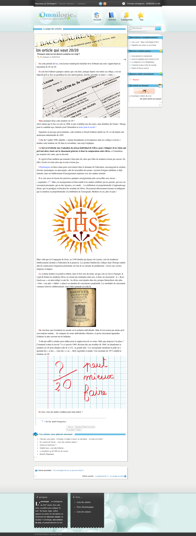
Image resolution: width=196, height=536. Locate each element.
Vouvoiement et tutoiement (141, 56)
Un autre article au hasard (150, 99)
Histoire (85, 427)
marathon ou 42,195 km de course (54, 451)
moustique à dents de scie (140, 96)
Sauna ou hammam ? (48, 445)
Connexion (81, 4)
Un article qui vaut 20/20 (57, 50)
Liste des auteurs (84, 511)
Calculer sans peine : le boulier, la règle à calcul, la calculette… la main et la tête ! (71, 439)
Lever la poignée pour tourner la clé (145, 59)
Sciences (70, 427)
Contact (53, 534)
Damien (46, 57)
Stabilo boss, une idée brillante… (52, 448)
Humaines (79, 427)
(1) (50, 181)
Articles (112, 15)
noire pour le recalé (87, 127)
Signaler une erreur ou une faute (143, 45)
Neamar (136, 80)
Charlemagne (44, 167)
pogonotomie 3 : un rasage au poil (109, 476)
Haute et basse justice (140, 68)
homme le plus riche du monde (143, 65)
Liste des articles (84, 502)
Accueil (97, 15)
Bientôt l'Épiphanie (47, 454)
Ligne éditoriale (41, 534)
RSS (60, 534)
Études (78, 430)
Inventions (91, 427)
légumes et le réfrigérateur (142, 62)
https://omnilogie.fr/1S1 (150, 42)
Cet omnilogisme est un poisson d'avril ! (68, 470)
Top (141, 15)
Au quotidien (71, 430)
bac (56, 63)
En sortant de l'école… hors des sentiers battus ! (58, 442)
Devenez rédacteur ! (67, 4)
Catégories (126, 15)
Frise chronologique (85, 506)
